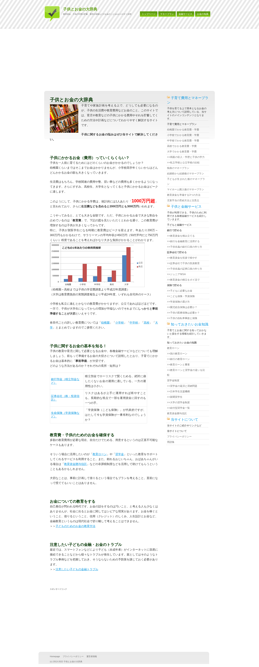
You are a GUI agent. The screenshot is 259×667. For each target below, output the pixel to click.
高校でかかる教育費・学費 (182, 146)
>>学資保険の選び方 (178, 301)
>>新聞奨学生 (174, 397)
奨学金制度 (173, 380)
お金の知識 (202, 14)
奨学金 (119, 454)
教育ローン (100, 454)
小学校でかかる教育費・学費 (183, 135)
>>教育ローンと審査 (178, 364)
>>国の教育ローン (177, 353)
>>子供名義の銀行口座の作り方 (184, 246)
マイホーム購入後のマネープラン (185, 189)
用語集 (170, 442)
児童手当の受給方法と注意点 (183, 200)
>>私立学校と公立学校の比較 (183, 162)
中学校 (134, 322)
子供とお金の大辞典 (80, 9)
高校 (146, 322)
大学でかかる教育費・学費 (182, 151)
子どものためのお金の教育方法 (75, 526)
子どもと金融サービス (179, 224)
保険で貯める (174, 285)
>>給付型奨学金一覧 (178, 407)
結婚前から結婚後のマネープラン (185, 173)
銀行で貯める (174, 230)
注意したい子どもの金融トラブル (77, 569)
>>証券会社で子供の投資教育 (183, 263)
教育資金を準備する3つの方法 (183, 194)
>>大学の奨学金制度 (178, 402)
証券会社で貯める (177, 252)
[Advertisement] (129, 60)
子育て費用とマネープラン (182, 124)
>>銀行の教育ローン (178, 359)
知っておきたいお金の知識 (182, 342)
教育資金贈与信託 (75, 464)
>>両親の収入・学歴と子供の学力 (186, 157)
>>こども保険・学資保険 (181, 296)
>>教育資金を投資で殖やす (182, 257)
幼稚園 (105, 322)
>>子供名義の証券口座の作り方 (184, 268)
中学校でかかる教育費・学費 (183, 140)
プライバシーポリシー (179, 436)
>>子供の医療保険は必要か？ (183, 312)
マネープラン (167, 14)
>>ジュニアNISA (176, 274)
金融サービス (185, 14)
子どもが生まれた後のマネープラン (186, 181)
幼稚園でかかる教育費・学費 (183, 129)
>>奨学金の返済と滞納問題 (182, 386)
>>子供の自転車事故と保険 (182, 318)
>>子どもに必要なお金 (179, 290)
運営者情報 (91, 656)
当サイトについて (177, 431)
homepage (55, 656)
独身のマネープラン (178, 168)
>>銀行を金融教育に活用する (183, 241)
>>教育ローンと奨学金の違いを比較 (186, 372)
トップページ (148, 14)
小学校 (119, 322)
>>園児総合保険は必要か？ (182, 307)
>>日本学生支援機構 (178, 391)
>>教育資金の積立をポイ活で (183, 279)
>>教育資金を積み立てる (181, 235)
